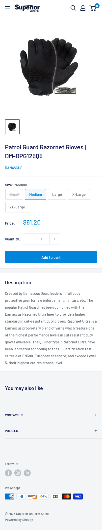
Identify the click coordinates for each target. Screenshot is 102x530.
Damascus (13, 168)
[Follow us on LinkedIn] (27, 472)
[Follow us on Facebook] (8, 472)
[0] (93, 8)
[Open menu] (7, 8)
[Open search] (73, 8)
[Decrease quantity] (28, 239)
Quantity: (12, 239)
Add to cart (51, 257)
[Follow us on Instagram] (17, 472)
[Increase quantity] (55, 239)
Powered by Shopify (19, 520)
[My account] (82, 8)
